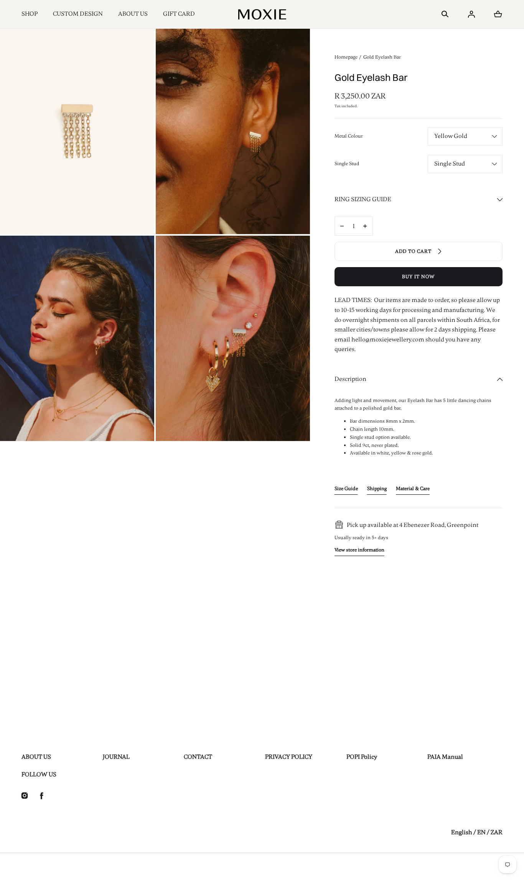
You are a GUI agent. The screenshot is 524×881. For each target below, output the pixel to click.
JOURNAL (116, 757)
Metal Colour (349, 136)
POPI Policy (361, 757)
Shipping (377, 489)
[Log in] (471, 14)
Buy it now (418, 277)
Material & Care (413, 489)
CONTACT (198, 757)
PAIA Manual (445, 757)
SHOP (29, 14)
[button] (445, 14)
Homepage (346, 57)
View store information (359, 550)
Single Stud (347, 164)
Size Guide (346, 489)
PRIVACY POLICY (288, 757)
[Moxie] (262, 14)
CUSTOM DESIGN (78, 14)
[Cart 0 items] (498, 14)
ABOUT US (133, 14)
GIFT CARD (179, 14)
